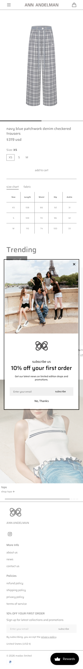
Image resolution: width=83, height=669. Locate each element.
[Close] (74, 264)
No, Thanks (41, 401)
